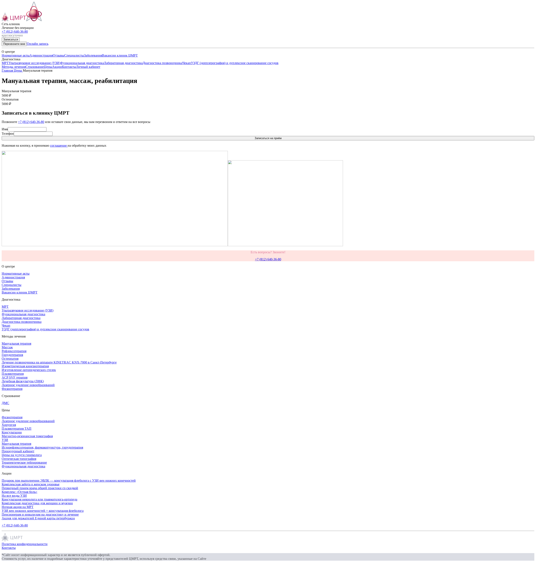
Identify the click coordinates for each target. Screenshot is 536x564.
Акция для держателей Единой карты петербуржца (38, 518)
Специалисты (74, 55)
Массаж (7, 347)
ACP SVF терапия (14, 377)
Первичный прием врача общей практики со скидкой (40, 488)
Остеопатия (10, 358)
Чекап (186, 63)
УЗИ (5, 440)
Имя (5, 129)
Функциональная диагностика (82, 63)
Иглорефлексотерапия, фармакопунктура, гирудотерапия (42, 447)
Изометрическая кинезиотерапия (25, 366)
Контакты (69, 67)
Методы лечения (14, 67)
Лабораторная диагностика (123, 63)
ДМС (5, 403)
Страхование (35, 67)
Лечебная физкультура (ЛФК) (23, 381)
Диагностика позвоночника (162, 63)
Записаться (10, 39)
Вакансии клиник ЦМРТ (120, 55)
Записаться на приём (268, 138)
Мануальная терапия (16, 343)
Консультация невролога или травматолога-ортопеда (39, 499)
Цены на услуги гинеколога (22, 455)
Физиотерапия (12, 389)
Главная (8, 70)
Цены (48, 67)
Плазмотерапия (13, 373)
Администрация (41, 55)
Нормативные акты (16, 55)
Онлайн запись (37, 43)
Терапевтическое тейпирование (24, 462)
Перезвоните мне (14, 43)
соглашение (59, 145)
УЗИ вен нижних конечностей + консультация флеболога (43, 510)
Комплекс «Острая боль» (19, 492)
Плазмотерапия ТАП (16, 428)
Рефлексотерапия (14, 351)
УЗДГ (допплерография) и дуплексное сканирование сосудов (234, 63)
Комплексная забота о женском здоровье (30, 484)
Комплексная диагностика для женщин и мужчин (37, 503)
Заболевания (93, 55)
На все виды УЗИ (14, 495)
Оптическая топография (19, 459)
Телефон (8, 133)
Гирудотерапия (12, 355)
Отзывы (58, 55)
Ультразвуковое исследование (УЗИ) (34, 63)
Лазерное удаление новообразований (28, 385)
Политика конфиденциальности (25, 544)
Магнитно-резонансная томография (27, 436)
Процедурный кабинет (18, 451)
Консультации (12, 432)
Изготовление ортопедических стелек (29, 370)
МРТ (5, 63)
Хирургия (9, 425)
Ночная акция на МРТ (18, 507)
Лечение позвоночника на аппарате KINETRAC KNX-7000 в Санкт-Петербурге (59, 362)
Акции (57, 67)
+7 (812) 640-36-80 (15, 31)
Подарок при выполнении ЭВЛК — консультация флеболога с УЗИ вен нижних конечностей (69, 480)
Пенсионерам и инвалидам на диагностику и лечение (40, 514)
